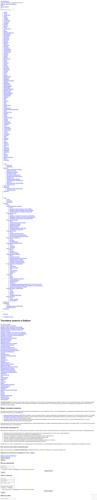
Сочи (5, 125)
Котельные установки (12, 172)
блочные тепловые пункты (11, 419)
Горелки (12, 292)
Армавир (6, 19)
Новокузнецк (7, 91)
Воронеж (6, 42)
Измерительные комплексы (17, 261)
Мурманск (6, 79)
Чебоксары (6, 149)
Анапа (5, 16)
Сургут (5, 131)
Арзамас (6, 17)
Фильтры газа (10, 177)
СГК (11, 269)
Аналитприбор (13, 270)
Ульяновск (6, 145)
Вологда (6, 41)
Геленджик (6, 45)
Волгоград (6, 38)
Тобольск (6, 138)
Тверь (5, 136)
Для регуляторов (14, 299)
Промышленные (14, 241)
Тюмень (6, 142)
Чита (5, 153)
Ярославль (6, 160)
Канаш (5, 61)
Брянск (5, 31)
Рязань (5, 115)
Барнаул (6, 24)
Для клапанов (13, 300)
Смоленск (6, 124)
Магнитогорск (7, 76)
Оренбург (6, 101)
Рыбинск (6, 113)
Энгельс (6, 154)
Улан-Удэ (6, 143)
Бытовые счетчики (14, 256)
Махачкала (6, 78)
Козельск (6, 65)
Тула (5, 140)
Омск (5, 98)
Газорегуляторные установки (14, 169)
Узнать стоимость (48, 490)
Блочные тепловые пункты (17, 233)
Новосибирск (7, 95)
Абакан (5, 12)
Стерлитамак (7, 130)
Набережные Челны (9, 80)
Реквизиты (9, 166)
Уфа (5, 146)
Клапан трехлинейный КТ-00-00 (18, 287)
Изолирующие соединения (17, 278)
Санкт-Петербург (8, 117)
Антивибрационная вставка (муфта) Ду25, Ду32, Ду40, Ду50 (25, 284)
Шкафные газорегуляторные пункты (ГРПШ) (21, 210)
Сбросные (12, 247)
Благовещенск (7, 28)
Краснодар (6, 68)
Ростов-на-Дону (8, 112)
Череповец (6, 151)
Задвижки (12, 282)
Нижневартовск (8, 86)
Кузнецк (6, 71)
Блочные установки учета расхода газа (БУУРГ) (22, 215)
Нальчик (6, 82)
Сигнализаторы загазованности (15, 180)
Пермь (5, 106)
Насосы (12, 293)
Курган (5, 72)
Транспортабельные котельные (18, 222)
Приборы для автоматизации (17, 262)
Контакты (6, 191)
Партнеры (9, 165)
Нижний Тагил (8, 90)
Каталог (6, 168)
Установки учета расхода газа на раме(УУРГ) (21, 218)
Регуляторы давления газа (13, 175)
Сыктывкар (7, 134)
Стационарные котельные (16, 229)
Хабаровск (6, 147)
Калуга (5, 60)
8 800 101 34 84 (4, 4)
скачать (32, 452)
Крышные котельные (15, 224)
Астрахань (6, 21)
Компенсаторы (13, 281)
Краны (11, 277)
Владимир (6, 37)
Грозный (6, 46)
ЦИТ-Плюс (13, 266)
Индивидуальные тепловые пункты (19, 236)
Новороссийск (7, 94)
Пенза (5, 104)
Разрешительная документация (15, 188)
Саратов (6, 120)
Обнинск (6, 97)
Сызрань (6, 132)
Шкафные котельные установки (18, 228)
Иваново (6, 54)
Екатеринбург (7, 50)
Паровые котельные (15, 225)
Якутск (5, 158)
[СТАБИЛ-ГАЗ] (5, 1)
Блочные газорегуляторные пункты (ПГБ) (20, 209)
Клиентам (6, 187)
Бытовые (12, 240)
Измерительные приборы (13, 179)
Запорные (12, 246)
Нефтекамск (7, 83)
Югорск (6, 156)
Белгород (6, 26)
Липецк (6, 75)
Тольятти (6, 139)
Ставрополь (7, 127)
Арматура (9, 181)
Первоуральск (7, 105)
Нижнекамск (7, 87)
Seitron (11, 273)
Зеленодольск (7, 52)
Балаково (6, 23)
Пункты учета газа (11, 170)
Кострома (6, 67)
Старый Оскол (7, 128)
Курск (5, 73)
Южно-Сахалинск (8, 157)
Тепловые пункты (11, 173)
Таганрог (6, 135)
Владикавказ (7, 35)
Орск (5, 102)
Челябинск (6, 150)
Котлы (11, 291)
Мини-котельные (14, 226)
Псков (5, 110)
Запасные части (11, 184)
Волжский (6, 39)
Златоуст (6, 53)
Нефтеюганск (7, 84)
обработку (16, 469)
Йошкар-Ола (7, 58)
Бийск (5, 27)
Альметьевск (7, 15)
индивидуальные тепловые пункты (13, 415)
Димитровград (7, 49)
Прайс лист (7, 185)
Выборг (6, 43)
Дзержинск (6, 47)
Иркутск (6, 57)
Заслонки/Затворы (14, 280)
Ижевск (6, 56)
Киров (5, 64)
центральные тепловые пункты (12, 416)
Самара (5, 116)
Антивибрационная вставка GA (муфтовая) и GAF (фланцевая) (26, 285)
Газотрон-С (13, 271)
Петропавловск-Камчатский (11, 109)
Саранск (6, 119)
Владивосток (7, 34)
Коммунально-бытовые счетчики (18, 258)
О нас (5, 164)
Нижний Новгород (8, 89)
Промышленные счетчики (16, 259)
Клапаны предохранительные (14, 176)
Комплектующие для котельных (15, 183)
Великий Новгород (9, 32)
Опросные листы (11, 190)
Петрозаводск (7, 108)
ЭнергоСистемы (14, 267)
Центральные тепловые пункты (18, 235)
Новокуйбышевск (8, 93)
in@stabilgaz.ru (12, 4)
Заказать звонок (5, 6)
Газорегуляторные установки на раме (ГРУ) (21, 211)
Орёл (5, 99)
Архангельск (7, 20)
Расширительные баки (15, 295)
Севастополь (7, 121)
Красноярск (7, 69)
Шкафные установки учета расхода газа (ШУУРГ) (23, 217)
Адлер (5, 13)
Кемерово (6, 63)
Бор (5, 30)
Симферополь (7, 123)
